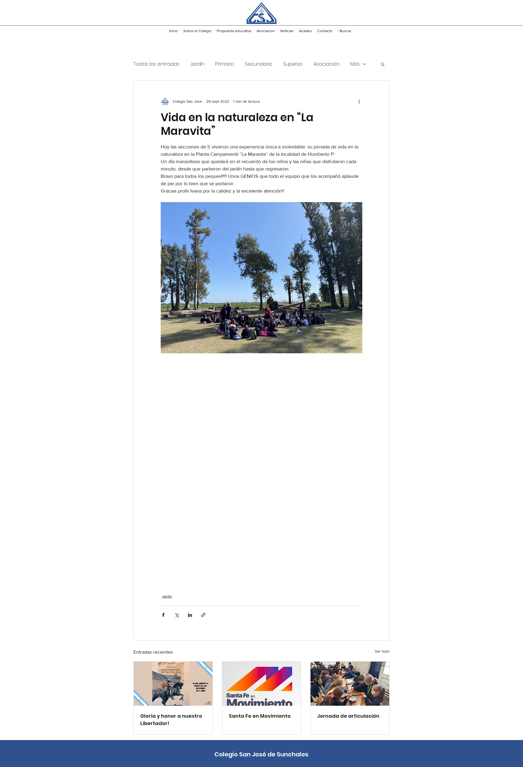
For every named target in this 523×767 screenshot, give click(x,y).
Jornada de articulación (348, 716)
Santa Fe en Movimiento (260, 716)
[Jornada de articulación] (350, 684)
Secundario (258, 63)
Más (355, 63)
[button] (382, 64)
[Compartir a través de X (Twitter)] (176, 614)
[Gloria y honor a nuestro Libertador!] (173, 684)
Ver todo (382, 651)
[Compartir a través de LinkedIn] (190, 614)
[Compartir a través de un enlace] (203, 614)
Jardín (197, 63)
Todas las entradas (156, 63)
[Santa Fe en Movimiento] (261, 684)
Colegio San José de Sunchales (261, 754)
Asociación (326, 63)
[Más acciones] (359, 101)
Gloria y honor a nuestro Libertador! (171, 720)
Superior (293, 63)
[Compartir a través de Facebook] (163, 614)
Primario (224, 63)
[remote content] (261, 470)
